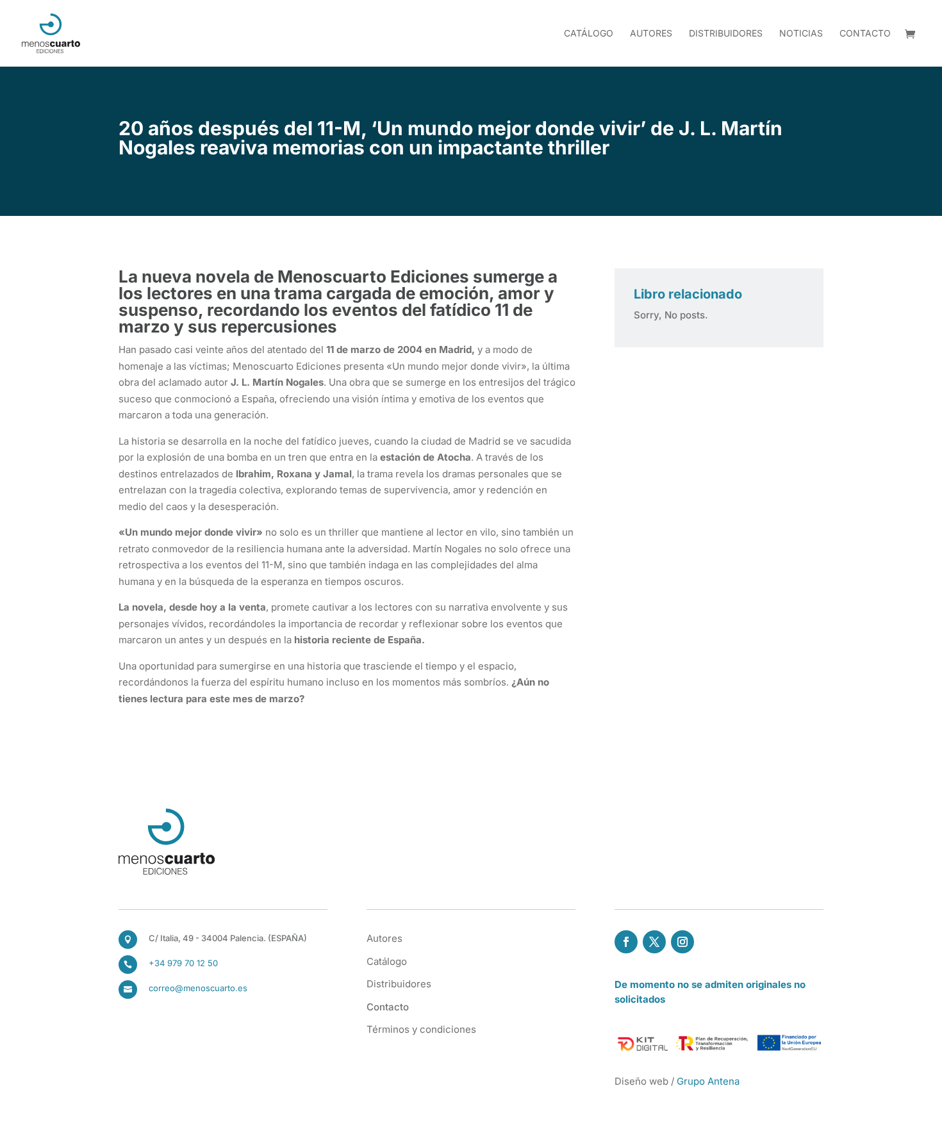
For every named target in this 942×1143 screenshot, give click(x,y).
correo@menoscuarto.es (198, 988)
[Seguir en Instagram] (682, 941)
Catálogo (588, 33)
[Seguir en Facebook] (626, 941)
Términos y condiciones (421, 1029)
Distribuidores (726, 33)
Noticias (801, 33)
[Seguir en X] (654, 941)
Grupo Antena (708, 1081)
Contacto (865, 33)
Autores (651, 33)
